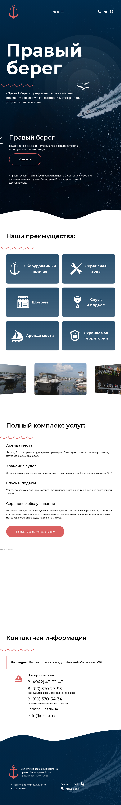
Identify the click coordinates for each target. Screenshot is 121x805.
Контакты (25, 159)
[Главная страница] (13, 11)
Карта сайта (20, 788)
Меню (56, 11)
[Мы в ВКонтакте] (105, 12)
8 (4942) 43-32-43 (45, 682)
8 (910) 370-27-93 (45, 689)
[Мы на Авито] (112, 12)
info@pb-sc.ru (42, 716)
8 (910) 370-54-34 (45, 699)
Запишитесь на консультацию (35, 531)
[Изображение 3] (61, 379)
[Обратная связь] (99, 12)
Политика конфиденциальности (30, 784)
